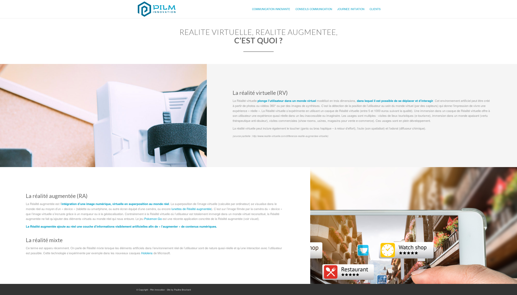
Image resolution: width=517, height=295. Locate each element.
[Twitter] (372, 289)
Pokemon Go (153, 219)
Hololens (147, 253)
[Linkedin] (378, 289)
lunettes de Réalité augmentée (191, 209)
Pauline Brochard (182, 289)
